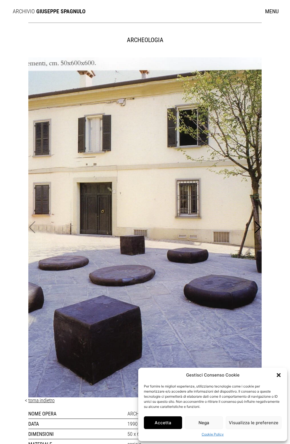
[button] (279, 375)
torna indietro (41, 400)
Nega (204, 422)
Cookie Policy (213, 434)
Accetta (163, 422)
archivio (45, 11)
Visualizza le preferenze (253, 422)
